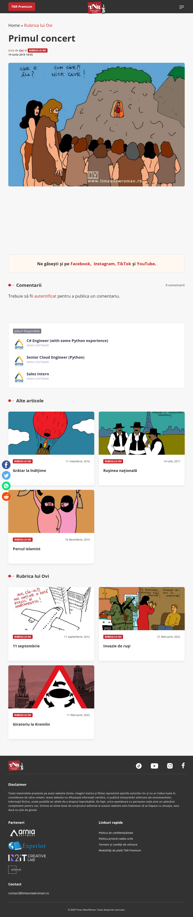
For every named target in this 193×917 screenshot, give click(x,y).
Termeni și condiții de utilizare (118, 844)
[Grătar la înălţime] (51, 448)
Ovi (21, 50)
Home (14, 25)
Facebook (80, 263)
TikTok (124, 263)
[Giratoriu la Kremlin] (51, 702)
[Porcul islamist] (51, 527)
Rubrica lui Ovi (38, 25)
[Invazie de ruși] (142, 624)
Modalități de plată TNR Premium (120, 850)
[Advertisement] (96, 223)
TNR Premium (21, 7)
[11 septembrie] (51, 624)
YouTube (146, 263)
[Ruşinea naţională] (142, 448)
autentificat (45, 296)
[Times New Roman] (97, 8)
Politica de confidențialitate (116, 833)
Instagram (104, 263)
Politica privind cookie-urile (116, 838)
